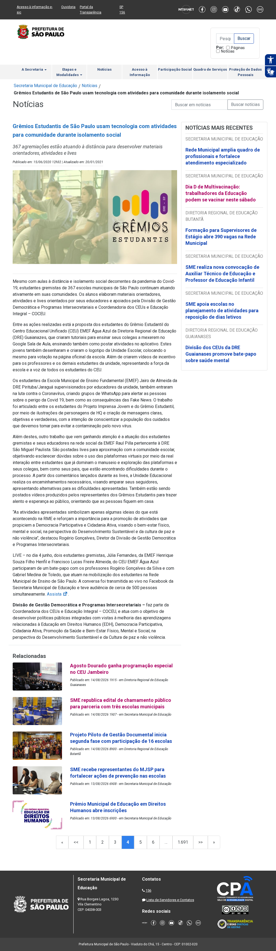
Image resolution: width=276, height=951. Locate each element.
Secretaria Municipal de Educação (45, 85)
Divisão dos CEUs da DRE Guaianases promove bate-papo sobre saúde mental (220, 354)
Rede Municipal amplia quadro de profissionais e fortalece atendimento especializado (222, 156)
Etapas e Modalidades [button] (68, 72)
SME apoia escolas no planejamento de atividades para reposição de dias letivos (221, 310)
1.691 (183, 842)
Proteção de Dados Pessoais (245, 72)
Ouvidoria (68, 7)
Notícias (227, 51)
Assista (57, 594)
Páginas (238, 47)
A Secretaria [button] (33, 69)
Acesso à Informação (140, 72)
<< (76, 842)
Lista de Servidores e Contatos (170, 900)
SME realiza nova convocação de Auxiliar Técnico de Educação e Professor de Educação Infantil (222, 273)
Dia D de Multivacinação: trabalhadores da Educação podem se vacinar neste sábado (220, 193)
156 (148, 890)
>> (200, 842)
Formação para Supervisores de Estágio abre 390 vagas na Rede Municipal (221, 236)
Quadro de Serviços (210, 69)
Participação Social (175, 69)
